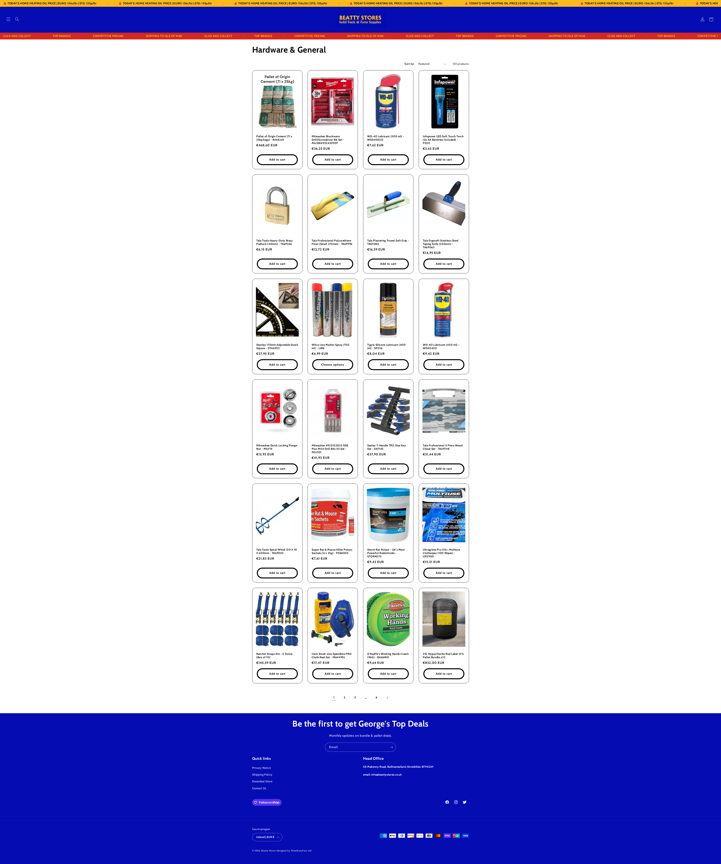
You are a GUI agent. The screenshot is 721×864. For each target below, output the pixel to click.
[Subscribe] (391, 747)
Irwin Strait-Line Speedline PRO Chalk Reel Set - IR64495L (331, 655)
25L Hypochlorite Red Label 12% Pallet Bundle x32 (443, 655)
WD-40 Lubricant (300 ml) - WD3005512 (385, 137)
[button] (8, 19)
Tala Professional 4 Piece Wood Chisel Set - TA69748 (443, 447)
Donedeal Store (262, 781)
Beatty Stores (268, 850)
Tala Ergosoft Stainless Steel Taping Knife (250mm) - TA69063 (441, 244)
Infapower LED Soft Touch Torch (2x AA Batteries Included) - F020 (443, 139)
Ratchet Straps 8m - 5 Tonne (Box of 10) (274, 655)
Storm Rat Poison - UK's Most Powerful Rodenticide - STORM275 (386, 553)
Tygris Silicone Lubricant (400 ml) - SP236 (386, 346)
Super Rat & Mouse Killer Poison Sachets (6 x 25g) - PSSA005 (332, 551)
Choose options (332, 364)
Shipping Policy (262, 774)
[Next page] (387, 697)
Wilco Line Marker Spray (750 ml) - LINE (330, 346)
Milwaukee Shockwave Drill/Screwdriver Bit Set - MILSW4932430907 (328, 139)
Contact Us (259, 788)
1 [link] (334, 697)
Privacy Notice (261, 768)
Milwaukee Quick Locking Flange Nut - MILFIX (276, 447)
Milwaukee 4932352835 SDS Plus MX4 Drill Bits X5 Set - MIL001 (330, 449)
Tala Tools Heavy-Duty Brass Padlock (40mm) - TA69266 (274, 242)
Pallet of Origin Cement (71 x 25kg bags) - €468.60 (274, 137)
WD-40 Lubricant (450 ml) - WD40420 (441, 346)
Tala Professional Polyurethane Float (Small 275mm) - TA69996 (332, 242)
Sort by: (409, 64)
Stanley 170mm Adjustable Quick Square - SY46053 (277, 346)
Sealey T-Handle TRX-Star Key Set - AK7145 (386, 447)
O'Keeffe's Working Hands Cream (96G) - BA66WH (388, 655)
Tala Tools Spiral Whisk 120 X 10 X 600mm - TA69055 (276, 551)
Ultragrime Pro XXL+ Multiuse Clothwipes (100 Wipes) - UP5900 (441, 553)
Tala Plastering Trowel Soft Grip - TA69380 (388, 242)
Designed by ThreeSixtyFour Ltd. (294, 850)
